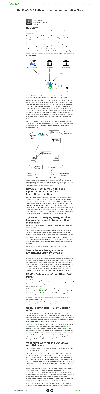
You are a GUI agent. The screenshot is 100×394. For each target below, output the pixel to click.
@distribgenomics (66, 385)
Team (62, 4)
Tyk (62, 225)
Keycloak (29, 201)
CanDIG (15, 4)
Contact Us (78, 390)
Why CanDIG (41, 4)
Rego (64, 326)
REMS (41, 291)
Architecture (53, 4)
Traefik (66, 361)
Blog (90, 4)
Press (84, 4)
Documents (75, 4)
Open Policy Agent (31, 324)
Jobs (67, 4)
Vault (27, 262)
